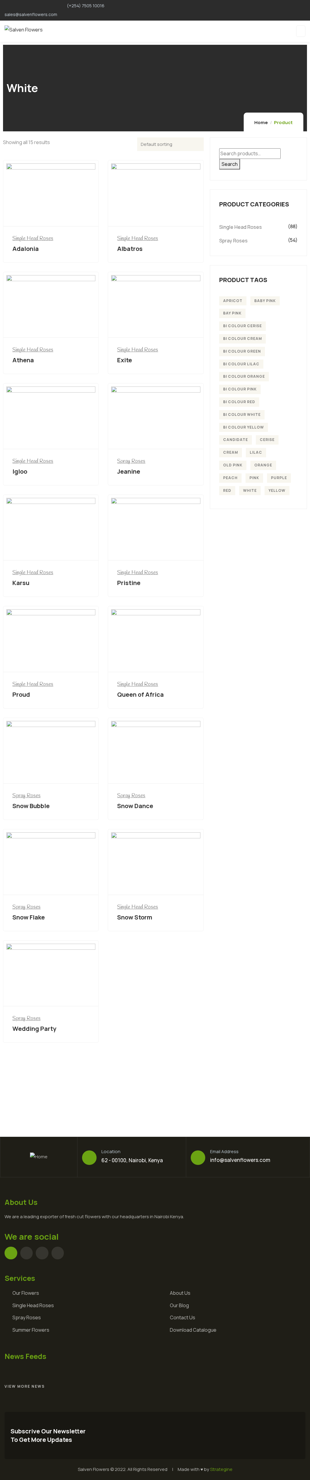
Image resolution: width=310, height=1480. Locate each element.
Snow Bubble (31, 806)
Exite (124, 360)
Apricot (232, 300)
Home (261, 122)
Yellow (277, 490)
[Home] (39, 1157)
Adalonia (25, 249)
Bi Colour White (242, 414)
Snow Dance (135, 806)
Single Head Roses (32, 238)
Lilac (256, 452)
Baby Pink (265, 300)
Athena (23, 360)
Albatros (130, 249)
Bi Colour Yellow (243, 427)
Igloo (19, 471)
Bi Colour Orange (244, 376)
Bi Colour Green (242, 351)
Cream (230, 452)
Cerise (267, 439)
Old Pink (232, 465)
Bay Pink (232, 313)
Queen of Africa (140, 694)
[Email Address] (198, 1157)
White (250, 490)
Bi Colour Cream (242, 338)
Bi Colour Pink (240, 389)
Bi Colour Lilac (241, 364)
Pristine (128, 583)
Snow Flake (28, 917)
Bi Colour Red (239, 401)
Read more (53, 215)
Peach (230, 477)
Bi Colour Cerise (242, 325)
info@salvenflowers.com (240, 1159)
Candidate (235, 439)
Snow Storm (134, 917)
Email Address (224, 1151)
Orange (263, 465)
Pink (254, 477)
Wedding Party (34, 1028)
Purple (279, 477)
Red (227, 490)
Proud (21, 694)
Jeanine (128, 471)
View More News (25, 1386)
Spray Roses (131, 461)
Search (230, 164)
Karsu (20, 583)
